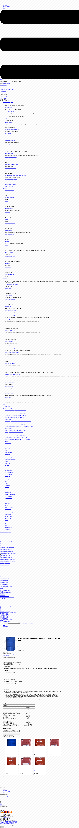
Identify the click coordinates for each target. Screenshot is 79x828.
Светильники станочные (9, 190)
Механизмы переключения (10, 494)
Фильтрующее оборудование (10, 256)
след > (15, 635)
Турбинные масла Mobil (9, 386)
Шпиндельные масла (8, 397)
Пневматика (5, 278)
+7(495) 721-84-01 (3, 98)
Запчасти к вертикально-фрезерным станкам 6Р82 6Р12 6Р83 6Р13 (17, 437)
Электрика (5, 188)
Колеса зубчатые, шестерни (10, 479)
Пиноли (6, 505)
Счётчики (6, 201)
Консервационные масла (5, 545)
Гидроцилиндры (8, 215)
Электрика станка (8, 529)
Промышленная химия (7, 313)
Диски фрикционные (9, 472)
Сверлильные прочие (9, 419)
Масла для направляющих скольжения (7, 568)
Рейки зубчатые (7, 510)
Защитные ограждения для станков (11, 182)
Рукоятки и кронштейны (9, 512)
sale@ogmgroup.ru (6, 83)
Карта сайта (2, 813)
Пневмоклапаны (8, 288)
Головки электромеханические (10, 168)
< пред (4, 635)
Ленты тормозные (8, 492)
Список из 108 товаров (10, 635)
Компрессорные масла (9, 319)
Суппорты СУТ (7, 136)
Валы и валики (7, 448)
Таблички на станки (8, 516)
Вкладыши (7, 465)
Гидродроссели (7, 259)
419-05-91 (10, 89)
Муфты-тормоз (7, 144)
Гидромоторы (7, 204)
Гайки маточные (8, 468)
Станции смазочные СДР (9, 252)
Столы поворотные (8, 122)
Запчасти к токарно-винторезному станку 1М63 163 (14, 417)
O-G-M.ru (2, 0)
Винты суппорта (8, 461)
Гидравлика (5, 202)
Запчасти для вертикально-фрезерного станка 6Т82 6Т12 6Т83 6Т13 (17, 439)
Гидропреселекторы (8, 470)
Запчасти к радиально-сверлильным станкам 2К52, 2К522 (15, 424)
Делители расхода (8, 219)
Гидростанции (7, 212)
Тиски (6, 118)
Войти (4, 625)
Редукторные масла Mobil (9, 370)
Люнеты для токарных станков (10, 114)
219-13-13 (4, 89)
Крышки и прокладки (9, 488)
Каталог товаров (6, 3)
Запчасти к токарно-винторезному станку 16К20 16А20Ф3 (15, 410)
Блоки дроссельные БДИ (9, 234)
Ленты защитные (8, 490)
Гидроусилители (8, 267)
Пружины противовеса (9, 507)
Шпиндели (7, 525)
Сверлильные (7, 406)
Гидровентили (7, 226)
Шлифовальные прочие (9, 428)
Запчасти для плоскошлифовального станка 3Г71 (14, 432)
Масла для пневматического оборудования (12, 337)
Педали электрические (9, 149)
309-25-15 (4, 96)
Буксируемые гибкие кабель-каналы (11, 180)
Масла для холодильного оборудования (12, 352)
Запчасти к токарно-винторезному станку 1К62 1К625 (15, 413)
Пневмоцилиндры (8, 306)
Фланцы (6, 520)
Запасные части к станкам (7, 408)
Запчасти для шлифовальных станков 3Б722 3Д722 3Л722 (15, 430)
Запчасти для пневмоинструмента (11, 310)
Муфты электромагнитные (10, 111)
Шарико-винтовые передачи (10, 140)
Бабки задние (7, 441)
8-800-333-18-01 (7, 817)
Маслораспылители (8, 295)
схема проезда (3, 91)
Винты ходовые (8, 463)
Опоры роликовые (8, 503)
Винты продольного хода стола (10, 459)
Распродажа (5, 4)
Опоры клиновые (8, 133)
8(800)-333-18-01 (3, 79)
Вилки (6, 450)
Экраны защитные (8, 527)
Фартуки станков (8, 518)
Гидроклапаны (7, 241)
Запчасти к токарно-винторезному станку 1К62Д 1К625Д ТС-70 (16, 415)
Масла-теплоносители (9, 359)
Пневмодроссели (8, 291)
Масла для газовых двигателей (10, 330)
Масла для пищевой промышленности (7, 551)
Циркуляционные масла (9, 393)
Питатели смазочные (8, 230)
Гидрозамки (7, 237)
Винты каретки (7, 454)
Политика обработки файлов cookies (7, 823)
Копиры (6, 483)
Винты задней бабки (8, 452)
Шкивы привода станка (9, 523)
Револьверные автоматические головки (12, 129)
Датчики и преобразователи (10, 197)
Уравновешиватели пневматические (11, 284)
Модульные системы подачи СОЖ (11, 179)
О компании (5, 5)
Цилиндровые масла (4, 580)
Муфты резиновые (8, 498)
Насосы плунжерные (8, 501)
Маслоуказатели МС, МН (9, 274)
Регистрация (5, 627)
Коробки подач (7, 485)
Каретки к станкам (8, 474)
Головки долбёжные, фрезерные (10, 157)
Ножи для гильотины (9, 186)
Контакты (4, 8)
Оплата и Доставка (6, 6)
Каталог (1, 591)
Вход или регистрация (29, 623)
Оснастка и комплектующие (8, 102)
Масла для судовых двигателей (6, 557)
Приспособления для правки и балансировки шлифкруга (15, 175)
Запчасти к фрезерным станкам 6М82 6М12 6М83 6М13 (15, 435)
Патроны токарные (8, 107)
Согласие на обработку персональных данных (8, 822)
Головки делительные (9, 153)
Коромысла (7, 487)
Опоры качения (7, 125)
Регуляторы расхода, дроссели (10, 248)
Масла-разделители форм (5, 563)
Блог (3, 7)
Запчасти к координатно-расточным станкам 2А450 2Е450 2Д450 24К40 (18, 421)
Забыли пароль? (5, 626)
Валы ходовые (7, 446)
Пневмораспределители (9, 279)
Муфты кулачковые (8, 496)
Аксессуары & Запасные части (10, 184)
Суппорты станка (8, 514)
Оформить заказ (10, 785)
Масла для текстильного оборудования (12, 348)
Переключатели (7, 193)
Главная (4, 2)
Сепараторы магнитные (9, 270)
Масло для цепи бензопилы (10, 363)
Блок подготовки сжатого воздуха (11, 302)
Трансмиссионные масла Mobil (6, 586)
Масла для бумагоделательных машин (12, 326)
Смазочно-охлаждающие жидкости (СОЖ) (12, 374)
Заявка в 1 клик (6, 655)
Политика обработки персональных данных (8, 821)
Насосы (6, 245)
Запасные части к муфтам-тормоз (11, 147)
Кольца (6, 481)
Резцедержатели (8, 509)
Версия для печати (7, 776)
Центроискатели (8, 521)
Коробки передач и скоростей (10, 160)
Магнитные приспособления (10, 171)
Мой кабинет (22, 623)
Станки (4, 404)
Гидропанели (7, 263)
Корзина (7, 784)
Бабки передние (8, 443)
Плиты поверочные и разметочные (11, 164)
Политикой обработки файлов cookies (50, 825)
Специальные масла (4, 574)
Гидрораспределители (9, 208)
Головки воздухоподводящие (10, 299)
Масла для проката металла (10, 341)
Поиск (1, 622)
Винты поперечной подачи (10, 457)
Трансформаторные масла (9, 382)
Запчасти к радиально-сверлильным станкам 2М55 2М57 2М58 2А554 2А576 (19, 426)
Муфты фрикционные (9, 499)
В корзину (15, 654)
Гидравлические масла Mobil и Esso (11, 315)
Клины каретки (7, 476)
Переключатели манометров (10, 223)
